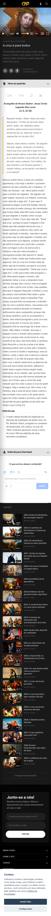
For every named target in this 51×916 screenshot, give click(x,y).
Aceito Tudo (25, 902)
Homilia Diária (8, 41)
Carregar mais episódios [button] (25, 776)
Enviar (25, 834)
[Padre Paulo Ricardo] (25, 4)
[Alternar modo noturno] (40, 4)
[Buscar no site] (46, 4)
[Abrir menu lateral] (4, 4)
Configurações (25, 909)
